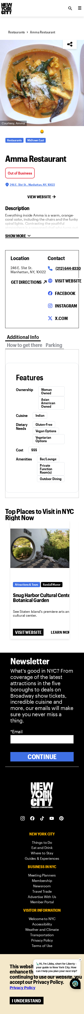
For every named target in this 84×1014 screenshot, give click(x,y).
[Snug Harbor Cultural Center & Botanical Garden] (39, 548)
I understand (26, 1000)
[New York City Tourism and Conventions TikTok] (42, 818)
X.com (61, 318)
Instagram (66, 305)
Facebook (65, 293)
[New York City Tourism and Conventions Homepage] (42, 795)
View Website (39, 196)
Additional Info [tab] (23, 337)
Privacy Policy (22, 988)
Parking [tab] (54, 345)
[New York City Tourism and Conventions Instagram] (22, 818)
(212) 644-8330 (68, 268)
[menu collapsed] (79, 8)
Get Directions (26, 282)
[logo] (6, 7)
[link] (42, 843)
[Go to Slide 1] (42, 131)
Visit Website (68, 280)
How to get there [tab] (24, 345)
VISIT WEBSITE (28, 632)
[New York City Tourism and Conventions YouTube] (51, 818)
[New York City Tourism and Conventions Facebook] (32, 818)
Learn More (61, 632)
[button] (42, 83)
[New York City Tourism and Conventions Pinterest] (61, 818)
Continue (42, 756)
